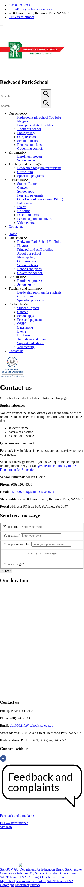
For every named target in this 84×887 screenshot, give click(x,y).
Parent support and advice (34, 219)
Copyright (34, 877)
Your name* (11, 526)
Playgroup (24, 121)
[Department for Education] (12, 377)
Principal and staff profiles (35, 125)
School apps (25, 191)
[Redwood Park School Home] (32, 73)
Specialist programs (30, 176)
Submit (6, 571)
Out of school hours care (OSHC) (40, 199)
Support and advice (30, 343)
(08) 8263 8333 (19, 5)
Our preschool (27, 137)
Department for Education (37, 869)
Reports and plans (29, 144)
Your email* (11, 535)
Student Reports (28, 183)
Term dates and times (31, 339)
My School (37, 873)
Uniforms (23, 211)
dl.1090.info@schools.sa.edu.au (30, 9)
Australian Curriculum (60, 873)
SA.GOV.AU (9, 869)
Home (13, 234)
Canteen (22, 187)
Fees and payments (30, 195)
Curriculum (25, 172)
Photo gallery (26, 133)
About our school (29, 129)
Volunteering (26, 222)
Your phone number (17, 544)
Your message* (13, 564)
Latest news (25, 203)
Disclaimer (49, 877)
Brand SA (62, 869)
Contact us (16, 226)
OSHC (22, 323)
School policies (27, 141)
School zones (26, 160)
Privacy (63, 877)
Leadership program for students (39, 168)
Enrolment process (29, 156)
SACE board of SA (13, 877)
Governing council (30, 148)
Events (21, 207)
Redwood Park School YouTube (39, 117)
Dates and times (28, 215)
